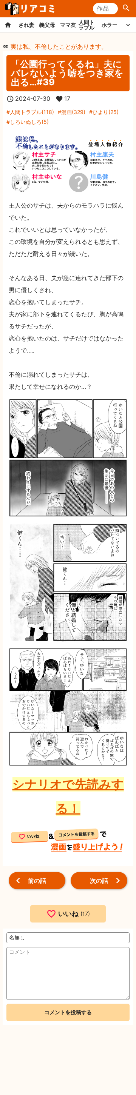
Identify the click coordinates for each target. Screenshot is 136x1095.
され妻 (26, 25)
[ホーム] (8, 24)
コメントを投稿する (68, 1012)
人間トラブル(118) (32, 112)
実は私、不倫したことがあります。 (59, 46)
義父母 (47, 25)
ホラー (109, 25)
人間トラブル (86, 25)
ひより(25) (106, 112)
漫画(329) (73, 112)
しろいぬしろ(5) (29, 122)
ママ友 (68, 25)
